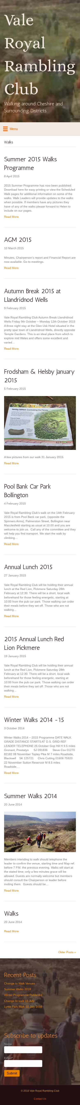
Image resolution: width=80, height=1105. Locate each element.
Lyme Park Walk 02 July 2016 (23, 1006)
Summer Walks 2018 (17, 989)
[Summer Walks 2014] (40, 831)
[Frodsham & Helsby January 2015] (40, 422)
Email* (8, 1058)
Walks (11, 913)
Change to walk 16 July (19, 1000)
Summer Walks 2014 (30, 796)
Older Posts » (67, 952)
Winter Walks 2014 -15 (34, 720)
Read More (11, 216)
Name (8, 1044)
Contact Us (40, 1098)
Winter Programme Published (23, 995)
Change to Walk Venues (19, 983)
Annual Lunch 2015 (28, 567)
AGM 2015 (18, 239)
